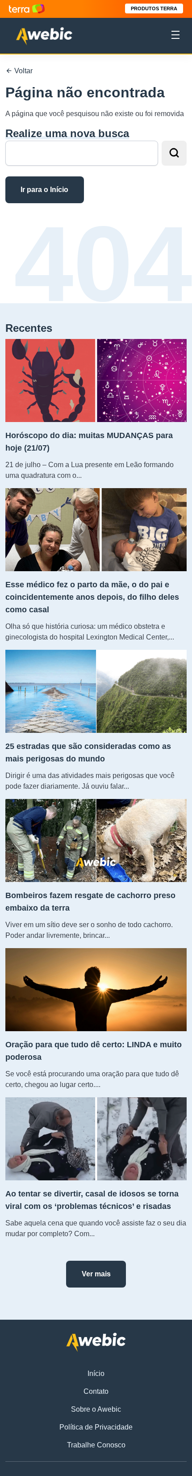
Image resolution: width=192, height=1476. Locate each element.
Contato (96, 1391)
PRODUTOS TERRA (154, 8)
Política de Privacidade (96, 1427)
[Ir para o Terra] (27, 9)
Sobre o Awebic (96, 1409)
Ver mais (96, 1274)
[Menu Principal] (175, 36)
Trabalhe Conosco (96, 1445)
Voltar (23, 71)
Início (96, 1373)
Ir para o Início (44, 189)
